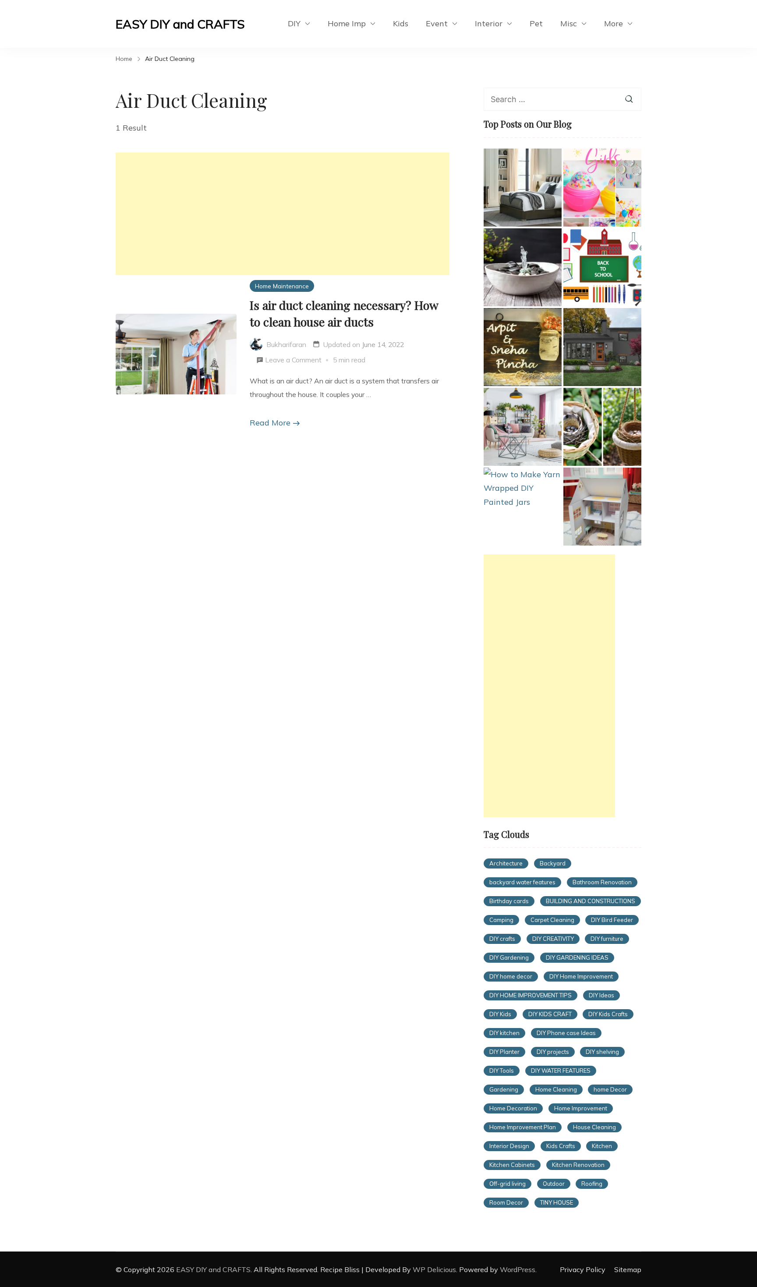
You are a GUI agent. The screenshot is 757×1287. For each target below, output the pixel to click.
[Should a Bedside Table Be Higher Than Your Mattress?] (523, 188)
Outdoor (554, 1183)
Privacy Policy (582, 1269)
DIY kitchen (504, 1032)
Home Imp (347, 23)
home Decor (610, 1089)
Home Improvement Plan (522, 1127)
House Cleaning (594, 1127)
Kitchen (602, 1145)
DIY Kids (500, 1014)
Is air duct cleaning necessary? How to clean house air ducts (344, 313)
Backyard (553, 863)
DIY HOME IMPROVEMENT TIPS (530, 995)
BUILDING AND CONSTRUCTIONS (590, 900)
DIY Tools (501, 1070)
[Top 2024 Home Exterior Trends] (602, 347)
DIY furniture (607, 938)
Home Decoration (513, 1108)
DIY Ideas (601, 995)
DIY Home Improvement (581, 976)
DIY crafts (502, 938)
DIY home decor (510, 976)
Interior (488, 23)
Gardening (503, 1089)
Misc (568, 23)
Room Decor (506, 1202)
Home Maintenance (282, 286)
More (613, 23)
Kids (400, 23)
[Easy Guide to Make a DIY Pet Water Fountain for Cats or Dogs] (523, 267)
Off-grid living (507, 1183)
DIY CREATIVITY (553, 938)
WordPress (517, 1269)
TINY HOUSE (556, 1202)
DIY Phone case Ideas (566, 1032)
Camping (501, 919)
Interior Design (509, 1145)
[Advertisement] (282, 213)
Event (437, 23)
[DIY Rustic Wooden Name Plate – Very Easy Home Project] (523, 347)
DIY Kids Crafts (608, 1014)
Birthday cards (509, 900)
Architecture (506, 863)
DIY (294, 23)
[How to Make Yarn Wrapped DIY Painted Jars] (523, 488)
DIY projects (553, 1051)
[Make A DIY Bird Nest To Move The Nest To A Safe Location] (602, 427)
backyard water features (522, 882)
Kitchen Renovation (578, 1164)
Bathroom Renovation (602, 882)
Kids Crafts (560, 1145)
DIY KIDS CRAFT (550, 1014)
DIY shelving (602, 1051)
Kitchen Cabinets (512, 1164)
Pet (536, 23)
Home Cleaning (556, 1089)
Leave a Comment (293, 361)
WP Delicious (434, 1269)
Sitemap (627, 1269)
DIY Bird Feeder (612, 919)
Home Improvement (580, 1108)
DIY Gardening (509, 957)
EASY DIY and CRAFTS (180, 24)
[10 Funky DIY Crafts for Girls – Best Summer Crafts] (602, 188)
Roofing (591, 1183)
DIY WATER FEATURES (561, 1070)
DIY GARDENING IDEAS (577, 957)
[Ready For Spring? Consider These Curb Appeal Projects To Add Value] (523, 427)
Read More (270, 423)
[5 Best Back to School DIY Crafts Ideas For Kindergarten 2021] (602, 267)
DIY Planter (504, 1051)
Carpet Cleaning (552, 919)
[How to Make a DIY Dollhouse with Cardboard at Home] (602, 507)
